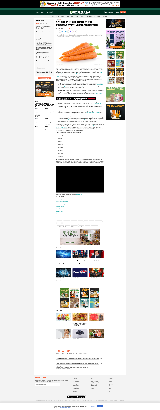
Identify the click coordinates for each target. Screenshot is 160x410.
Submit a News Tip (76, 388)
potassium (96, 35)
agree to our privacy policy (65, 407)
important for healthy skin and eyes (89, 86)
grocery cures (100, 34)
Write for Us (75, 384)
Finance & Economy (80, 16)
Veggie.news (79, 194)
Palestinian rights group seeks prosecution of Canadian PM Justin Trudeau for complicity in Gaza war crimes (96, 262)
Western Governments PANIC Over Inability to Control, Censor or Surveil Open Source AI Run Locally (49, 112)
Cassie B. (95, 258)
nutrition (85, 35)
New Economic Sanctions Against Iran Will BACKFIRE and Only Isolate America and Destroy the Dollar (49, 130)
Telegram (110, 381)
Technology (105, 16)
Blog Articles (93, 387)
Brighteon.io (111, 378)
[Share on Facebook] (60, 31)
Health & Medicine (70, 16)
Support (74, 382)
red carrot (64, 36)
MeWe (110, 388)
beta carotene (66, 34)
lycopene (66, 35)
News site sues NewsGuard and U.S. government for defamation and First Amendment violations (79, 279)
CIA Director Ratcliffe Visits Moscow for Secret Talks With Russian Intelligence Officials (43, 27)
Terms (63, 400)
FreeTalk (110, 387)
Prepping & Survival (91, 16)
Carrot (80, 34)
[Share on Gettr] (73, 31)
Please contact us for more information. (63, 368)
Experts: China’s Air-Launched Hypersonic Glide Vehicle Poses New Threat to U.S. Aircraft (43, 67)
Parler (110, 382)
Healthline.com (59, 208)
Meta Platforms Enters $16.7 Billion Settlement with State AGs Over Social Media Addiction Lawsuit (44, 43)
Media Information (76, 385)
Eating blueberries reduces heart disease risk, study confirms (79, 340)
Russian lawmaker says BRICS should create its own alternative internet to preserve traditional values (96, 280)
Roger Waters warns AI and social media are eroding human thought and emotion (44, 38)
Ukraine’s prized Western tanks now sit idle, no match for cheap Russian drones (44, 72)
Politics (57, 16)
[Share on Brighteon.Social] (57, 31)
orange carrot (90, 35)
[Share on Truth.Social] (70, 31)
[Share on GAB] (68, 31)
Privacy (60, 400)
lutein (62, 35)
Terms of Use (75, 391)
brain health (72, 34)
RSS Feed (92, 388)
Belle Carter (62, 258)
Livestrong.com (59, 213)
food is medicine (90, 34)
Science (98, 16)
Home (53, 16)
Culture (63, 16)
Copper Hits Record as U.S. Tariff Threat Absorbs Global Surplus (42, 57)
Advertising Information (77, 387)
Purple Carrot (59, 36)
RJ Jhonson (65, 28)
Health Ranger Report (39, 99)
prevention (100, 35)
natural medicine (80, 35)
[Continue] (58, 384)
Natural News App (94, 384)
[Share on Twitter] (63, 31)
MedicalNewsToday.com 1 (62, 201)
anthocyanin (61, 34)
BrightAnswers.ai (94, 385)
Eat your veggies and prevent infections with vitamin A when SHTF (62, 340)
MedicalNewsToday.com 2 (62, 204)
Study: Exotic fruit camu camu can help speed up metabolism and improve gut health (79, 324)
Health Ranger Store (94, 381)
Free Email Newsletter (76, 381)
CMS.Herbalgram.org (60, 199)
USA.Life (110, 391)
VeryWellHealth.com (60, 211)
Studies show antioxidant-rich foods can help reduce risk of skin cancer (63, 324)
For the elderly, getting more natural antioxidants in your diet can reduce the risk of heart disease (96, 340)
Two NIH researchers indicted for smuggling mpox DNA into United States (42, 61)
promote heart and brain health (93, 112)
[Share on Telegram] (65, 31)
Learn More (93, 406)
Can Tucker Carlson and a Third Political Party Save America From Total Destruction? (39, 121)
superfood (68, 36)
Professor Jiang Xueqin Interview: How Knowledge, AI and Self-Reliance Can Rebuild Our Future (39, 130)
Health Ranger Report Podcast (96, 382)
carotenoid (77, 34)
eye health (84, 34)
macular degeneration (72, 35)
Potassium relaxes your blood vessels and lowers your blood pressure (73, 119)
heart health (58, 35)
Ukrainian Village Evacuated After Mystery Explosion (42, 53)
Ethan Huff (78, 258)
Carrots (57, 76)
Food (60, 19)
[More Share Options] (76, 31)
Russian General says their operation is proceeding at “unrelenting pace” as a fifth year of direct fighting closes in (44, 32)
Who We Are (75, 378)
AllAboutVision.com (60, 206)
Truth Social (111, 384)
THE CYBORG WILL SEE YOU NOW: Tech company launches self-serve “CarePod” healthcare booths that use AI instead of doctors (63, 280)
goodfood (96, 34)
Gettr (109, 385)
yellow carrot (78, 36)
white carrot (73, 36)
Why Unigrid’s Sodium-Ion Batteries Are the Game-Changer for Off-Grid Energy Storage (44, 48)
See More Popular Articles (44, 78)
